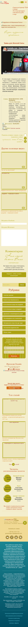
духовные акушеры (14, 558)
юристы (22, 558)
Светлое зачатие (15, 128)
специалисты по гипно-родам (15, 559)
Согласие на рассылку (14, 618)
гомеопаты (20, 549)
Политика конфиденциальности (14, 613)
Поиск (22, 285)
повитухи (8, 546)
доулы (20, 545)
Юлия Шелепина (14, 99)
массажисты (19, 561)
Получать (14, 356)
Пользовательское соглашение (14, 616)
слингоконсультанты (9, 556)
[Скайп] (20, 538)
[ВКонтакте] (7, 538)
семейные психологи (10, 561)
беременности (12, 566)
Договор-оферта (14, 623)
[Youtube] (16, 538)
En (19, 2)
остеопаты (7, 551)
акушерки (14, 546)
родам (18, 566)
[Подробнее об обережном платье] (14, 22)
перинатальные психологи (17, 554)
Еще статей (14, 464)
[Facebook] (11, 538)
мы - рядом (19, 567)
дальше (23, 566)
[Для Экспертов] (25, 523)
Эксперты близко (10, 567)
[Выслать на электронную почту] (25, 142)
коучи (5, 559)
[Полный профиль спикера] (19, 121)
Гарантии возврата (14, 620)
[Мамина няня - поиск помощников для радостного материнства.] (14, 26)
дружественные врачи (17, 551)
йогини (20, 546)
